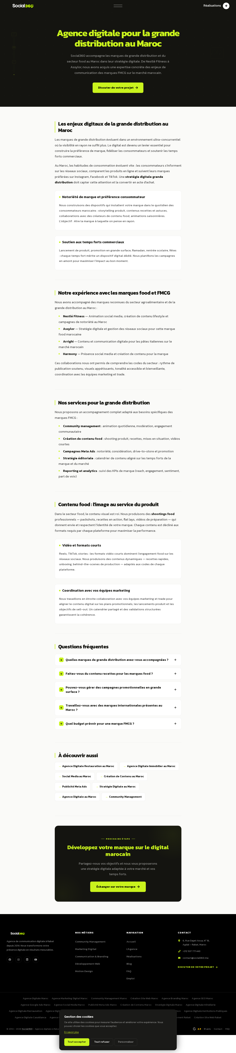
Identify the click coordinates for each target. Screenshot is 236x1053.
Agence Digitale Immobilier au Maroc (151, 766)
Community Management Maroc (109, 998)
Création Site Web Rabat (207, 1017)
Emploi (130, 978)
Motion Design (84, 971)
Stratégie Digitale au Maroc (118, 786)
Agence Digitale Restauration (25, 1011)
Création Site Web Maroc (144, 998)
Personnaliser (126, 1042)
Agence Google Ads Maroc (35, 1005)
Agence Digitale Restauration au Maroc (88, 766)
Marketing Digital (85, 949)
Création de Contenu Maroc (136, 1005)
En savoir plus (71, 1032)
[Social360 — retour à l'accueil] (22, 5)
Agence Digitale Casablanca (30, 1017)
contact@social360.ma (195, 958)
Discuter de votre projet (116, 87)
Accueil (131, 941)
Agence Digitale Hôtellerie (200, 1005)
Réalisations (133, 956)
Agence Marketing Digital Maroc (69, 998)
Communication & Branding (91, 956)
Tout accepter (77, 1042)
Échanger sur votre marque (115, 887)
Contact (218, 1029)
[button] (118, 5)
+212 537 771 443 (191, 951)
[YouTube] (35, 959)
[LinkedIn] (27, 959)
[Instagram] (18, 959)
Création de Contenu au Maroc (124, 776)
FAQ (128, 971)
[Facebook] (10, 959)
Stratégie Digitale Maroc (168, 1005)
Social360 (27, 1029)
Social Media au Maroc (76, 776)
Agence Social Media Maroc (69, 1005)
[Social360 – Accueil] (17, 933)
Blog (129, 964)
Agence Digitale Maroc (35, 998)
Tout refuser (102, 1042)
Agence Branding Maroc (175, 998)
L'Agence (131, 949)
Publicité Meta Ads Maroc (102, 1005)
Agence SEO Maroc (202, 998)
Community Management (125, 797)
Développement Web (87, 964)
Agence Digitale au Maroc (79, 797)
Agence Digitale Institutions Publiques (205, 1011)
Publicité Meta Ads (74, 786)
